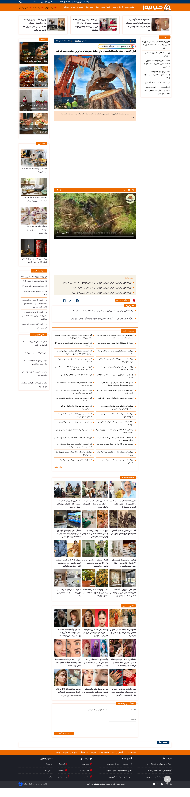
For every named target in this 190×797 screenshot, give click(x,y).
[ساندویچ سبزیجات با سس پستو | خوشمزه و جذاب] (34, 123)
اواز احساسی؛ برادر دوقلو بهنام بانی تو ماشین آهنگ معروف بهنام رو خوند (116, 368)
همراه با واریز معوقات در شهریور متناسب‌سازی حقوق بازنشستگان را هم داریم (157, 63)
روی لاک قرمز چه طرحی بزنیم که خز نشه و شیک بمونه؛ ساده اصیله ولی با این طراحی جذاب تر (124, 692)
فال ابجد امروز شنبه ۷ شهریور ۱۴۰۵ (35, 281)
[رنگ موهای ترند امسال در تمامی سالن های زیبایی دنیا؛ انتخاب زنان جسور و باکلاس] (95, 648)
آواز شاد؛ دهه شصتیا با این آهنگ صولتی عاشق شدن (115, 398)
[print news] (124, 190)
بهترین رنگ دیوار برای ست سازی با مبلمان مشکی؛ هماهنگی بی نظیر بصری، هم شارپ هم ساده (34, 25)
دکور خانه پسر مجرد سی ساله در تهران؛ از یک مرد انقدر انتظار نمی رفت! (69, 592)
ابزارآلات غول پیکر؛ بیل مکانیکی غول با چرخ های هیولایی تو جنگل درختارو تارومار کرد (102, 318)
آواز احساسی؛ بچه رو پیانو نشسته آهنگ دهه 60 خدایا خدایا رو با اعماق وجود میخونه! (73, 368)
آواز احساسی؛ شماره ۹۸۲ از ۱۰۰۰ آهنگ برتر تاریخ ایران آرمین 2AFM (115, 453)
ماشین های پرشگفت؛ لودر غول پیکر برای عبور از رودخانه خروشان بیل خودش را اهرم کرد (117, 384)
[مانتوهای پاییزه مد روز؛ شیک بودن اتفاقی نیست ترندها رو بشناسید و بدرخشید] (122, 618)
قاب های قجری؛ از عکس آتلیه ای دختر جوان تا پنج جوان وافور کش (123, 532)
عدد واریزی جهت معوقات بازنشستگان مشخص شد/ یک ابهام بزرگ (157, 74)
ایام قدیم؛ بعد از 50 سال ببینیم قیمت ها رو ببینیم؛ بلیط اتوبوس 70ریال (114, 431)
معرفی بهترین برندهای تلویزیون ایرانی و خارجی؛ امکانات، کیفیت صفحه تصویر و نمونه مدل (69, 533)
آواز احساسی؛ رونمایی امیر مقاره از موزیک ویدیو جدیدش (117, 461)
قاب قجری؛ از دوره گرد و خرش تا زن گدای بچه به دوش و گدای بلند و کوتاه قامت (95, 504)
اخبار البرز (66, 7)
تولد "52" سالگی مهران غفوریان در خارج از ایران (75, 460)
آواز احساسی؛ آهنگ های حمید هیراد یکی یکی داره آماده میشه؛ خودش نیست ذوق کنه (74, 445)
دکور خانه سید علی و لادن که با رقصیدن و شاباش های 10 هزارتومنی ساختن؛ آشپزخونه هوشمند (85, 25)
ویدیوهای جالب (128, 331)
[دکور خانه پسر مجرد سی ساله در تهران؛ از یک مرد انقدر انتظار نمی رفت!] (67, 578)
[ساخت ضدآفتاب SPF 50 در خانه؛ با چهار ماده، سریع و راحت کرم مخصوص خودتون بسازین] (67, 677)
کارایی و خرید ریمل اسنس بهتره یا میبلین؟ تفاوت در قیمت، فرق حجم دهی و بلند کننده (68, 662)
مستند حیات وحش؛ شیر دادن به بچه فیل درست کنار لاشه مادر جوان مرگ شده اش (74, 392)
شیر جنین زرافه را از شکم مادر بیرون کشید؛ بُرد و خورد (74, 429)
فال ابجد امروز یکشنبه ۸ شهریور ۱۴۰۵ (34, 276)
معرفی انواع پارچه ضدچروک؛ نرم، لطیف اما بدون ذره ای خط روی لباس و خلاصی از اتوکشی (68, 563)
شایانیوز (96, 784)
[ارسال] (128, 190)
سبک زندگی (89, 7)
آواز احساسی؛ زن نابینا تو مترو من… (119, 764)
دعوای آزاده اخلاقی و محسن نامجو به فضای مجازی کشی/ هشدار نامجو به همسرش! (123, 504)
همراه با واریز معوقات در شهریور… (120, 777)
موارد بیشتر (58, 467)
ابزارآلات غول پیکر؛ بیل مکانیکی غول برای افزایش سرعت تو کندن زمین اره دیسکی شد (101, 292)
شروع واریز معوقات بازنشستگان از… (159, 764)
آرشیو (50, 777)
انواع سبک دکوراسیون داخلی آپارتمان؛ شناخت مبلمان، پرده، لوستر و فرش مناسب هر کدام (95, 533)
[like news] (57, 190)
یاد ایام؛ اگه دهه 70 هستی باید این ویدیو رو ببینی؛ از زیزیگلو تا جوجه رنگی (115, 439)
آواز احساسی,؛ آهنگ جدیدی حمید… (159, 770)
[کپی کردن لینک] (133, 190)
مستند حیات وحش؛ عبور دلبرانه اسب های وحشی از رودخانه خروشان (74, 384)
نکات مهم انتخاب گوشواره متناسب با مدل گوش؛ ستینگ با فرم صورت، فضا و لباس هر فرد (138, 25)
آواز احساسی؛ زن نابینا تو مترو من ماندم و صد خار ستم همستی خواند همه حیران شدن (115, 336)
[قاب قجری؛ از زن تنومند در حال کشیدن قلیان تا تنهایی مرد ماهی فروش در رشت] (67, 489)
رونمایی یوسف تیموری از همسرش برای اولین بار (75, 422)
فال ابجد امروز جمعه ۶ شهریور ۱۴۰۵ (34, 286)
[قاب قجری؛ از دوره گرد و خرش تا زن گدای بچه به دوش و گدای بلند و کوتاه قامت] (95, 489)
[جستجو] (20, 1)
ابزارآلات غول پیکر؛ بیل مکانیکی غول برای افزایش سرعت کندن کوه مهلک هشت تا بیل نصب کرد (97, 282)
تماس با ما (50, 2)
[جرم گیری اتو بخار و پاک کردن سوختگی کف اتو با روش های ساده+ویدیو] (34, 216)
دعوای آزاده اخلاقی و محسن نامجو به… (118, 770)
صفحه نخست (129, 7)
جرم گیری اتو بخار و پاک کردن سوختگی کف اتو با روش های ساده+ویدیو (36, 230)
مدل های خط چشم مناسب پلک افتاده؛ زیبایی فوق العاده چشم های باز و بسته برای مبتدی (95, 692)
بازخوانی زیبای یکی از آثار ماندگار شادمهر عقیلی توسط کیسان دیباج (74, 453)
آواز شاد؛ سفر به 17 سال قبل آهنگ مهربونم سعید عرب (115, 444)
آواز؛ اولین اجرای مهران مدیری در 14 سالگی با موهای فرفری (115, 376)
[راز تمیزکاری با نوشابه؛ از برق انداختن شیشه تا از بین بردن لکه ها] (34, 248)
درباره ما (42, 2)
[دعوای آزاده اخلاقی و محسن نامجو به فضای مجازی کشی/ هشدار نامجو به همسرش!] (122, 489)
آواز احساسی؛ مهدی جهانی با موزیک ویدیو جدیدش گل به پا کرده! (73, 344)
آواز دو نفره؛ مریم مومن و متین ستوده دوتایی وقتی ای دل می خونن (115, 392)
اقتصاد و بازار (105, 7)
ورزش (97, 7)
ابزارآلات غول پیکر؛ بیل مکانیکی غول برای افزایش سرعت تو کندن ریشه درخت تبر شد (101, 287)
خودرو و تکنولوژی (70, 752)
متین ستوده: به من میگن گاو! (36, 352)
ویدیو (73, 7)
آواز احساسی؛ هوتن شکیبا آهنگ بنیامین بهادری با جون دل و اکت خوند (114, 415)
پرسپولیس (61, 770)
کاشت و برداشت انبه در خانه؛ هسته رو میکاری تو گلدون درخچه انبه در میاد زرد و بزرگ (95, 592)
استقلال (87, 777)
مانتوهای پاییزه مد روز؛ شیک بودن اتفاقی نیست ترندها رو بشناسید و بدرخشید (123, 632)
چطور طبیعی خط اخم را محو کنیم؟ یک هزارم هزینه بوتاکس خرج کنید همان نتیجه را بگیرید (95, 632)
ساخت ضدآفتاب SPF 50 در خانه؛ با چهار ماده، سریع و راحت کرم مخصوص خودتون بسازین (68, 692)
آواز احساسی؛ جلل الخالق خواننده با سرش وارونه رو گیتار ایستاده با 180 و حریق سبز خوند (74, 352)
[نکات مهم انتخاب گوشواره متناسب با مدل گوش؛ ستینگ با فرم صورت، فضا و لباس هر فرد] (160, 24)
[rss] (170, 784)
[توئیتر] (70, 301)
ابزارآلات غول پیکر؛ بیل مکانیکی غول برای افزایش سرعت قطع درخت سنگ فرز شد (103, 310)
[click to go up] (167, 779)
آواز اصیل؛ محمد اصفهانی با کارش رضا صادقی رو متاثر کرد (115, 352)
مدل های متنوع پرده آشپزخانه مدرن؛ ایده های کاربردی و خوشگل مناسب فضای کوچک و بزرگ (123, 592)
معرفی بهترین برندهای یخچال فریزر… (159, 777)
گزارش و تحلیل (117, 7)
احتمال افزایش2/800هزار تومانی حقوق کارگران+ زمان (115, 343)
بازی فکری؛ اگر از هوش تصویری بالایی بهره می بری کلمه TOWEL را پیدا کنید (34, 316)
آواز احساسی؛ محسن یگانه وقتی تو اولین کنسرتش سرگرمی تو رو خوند (116, 360)
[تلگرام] (77, 301)
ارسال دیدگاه (64, 733)
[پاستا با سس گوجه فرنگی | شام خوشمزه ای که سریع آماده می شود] (34, 76)
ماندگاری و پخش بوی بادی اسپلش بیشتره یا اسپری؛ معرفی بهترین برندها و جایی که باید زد (123, 662)
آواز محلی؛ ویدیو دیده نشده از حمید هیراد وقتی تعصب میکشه (73, 360)
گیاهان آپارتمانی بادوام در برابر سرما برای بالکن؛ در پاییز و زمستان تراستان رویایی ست (95, 563)
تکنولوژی (80, 7)
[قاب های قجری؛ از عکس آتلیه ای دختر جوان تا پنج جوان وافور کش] (122, 519)
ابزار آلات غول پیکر (122, 300)
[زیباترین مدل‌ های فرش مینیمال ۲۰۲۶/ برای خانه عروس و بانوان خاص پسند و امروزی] (122, 548)
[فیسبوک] (64, 301)
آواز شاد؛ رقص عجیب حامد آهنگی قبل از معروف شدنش (73, 437)
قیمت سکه (61, 764)
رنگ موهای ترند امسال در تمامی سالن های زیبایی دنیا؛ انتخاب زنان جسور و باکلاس (95, 662)
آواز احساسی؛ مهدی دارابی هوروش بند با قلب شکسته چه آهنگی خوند (74, 399)
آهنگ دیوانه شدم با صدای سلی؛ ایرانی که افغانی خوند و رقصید (115, 423)
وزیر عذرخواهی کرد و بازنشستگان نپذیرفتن (157, 54)
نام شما (133, 709)
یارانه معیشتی (62, 777)
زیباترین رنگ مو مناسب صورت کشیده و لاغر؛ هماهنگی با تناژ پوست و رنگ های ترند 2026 (69, 632)
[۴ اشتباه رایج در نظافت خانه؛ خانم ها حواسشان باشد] (34, 158)
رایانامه (133, 719)
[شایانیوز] (157, 7)
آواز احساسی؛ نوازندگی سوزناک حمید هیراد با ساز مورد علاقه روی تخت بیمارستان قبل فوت (73, 336)
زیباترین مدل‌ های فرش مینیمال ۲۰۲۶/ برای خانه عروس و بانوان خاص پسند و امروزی (124, 563)
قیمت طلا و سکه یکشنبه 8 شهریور (157, 82)
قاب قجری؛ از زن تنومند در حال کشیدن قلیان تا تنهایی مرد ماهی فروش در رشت (68, 504)
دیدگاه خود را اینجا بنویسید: (97, 709)
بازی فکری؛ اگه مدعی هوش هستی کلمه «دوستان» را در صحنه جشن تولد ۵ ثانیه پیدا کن (34, 304)
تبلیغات (34, 2)
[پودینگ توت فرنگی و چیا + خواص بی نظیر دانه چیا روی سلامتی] (34, 100)
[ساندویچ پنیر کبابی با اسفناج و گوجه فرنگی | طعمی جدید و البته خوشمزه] (34, 53)
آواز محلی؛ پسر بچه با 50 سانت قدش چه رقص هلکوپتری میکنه (76, 407)
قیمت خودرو (86, 764)
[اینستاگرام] (166, 784)
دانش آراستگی (85, 770)
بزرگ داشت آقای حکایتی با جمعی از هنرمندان (76, 374)
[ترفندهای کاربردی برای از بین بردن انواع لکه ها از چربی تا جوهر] (34, 187)
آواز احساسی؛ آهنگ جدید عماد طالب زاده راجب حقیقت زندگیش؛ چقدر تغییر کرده (117, 407)
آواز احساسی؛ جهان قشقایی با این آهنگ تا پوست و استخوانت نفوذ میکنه (74, 415)
